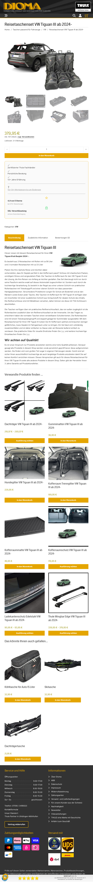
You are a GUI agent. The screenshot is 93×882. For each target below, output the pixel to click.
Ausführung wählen (24, 441)
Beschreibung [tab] (14, 238)
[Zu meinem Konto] (80, 16)
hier (63, 331)
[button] (5, 876)
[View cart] (86, 15)
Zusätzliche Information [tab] (38, 238)
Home (7, 29)
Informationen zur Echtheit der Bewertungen (70, 879)
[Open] (6, 16)
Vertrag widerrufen (16, 824)
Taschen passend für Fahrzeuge (26, 29)
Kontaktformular (11, 809)
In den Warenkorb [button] (68, 441)
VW (44, 29)
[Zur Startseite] (46, 7)
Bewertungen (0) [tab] (62, 238)
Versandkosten (28, 137)
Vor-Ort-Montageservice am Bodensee (24, 189)
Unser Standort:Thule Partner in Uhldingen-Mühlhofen (21, 815)
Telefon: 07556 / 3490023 (16, 806)
